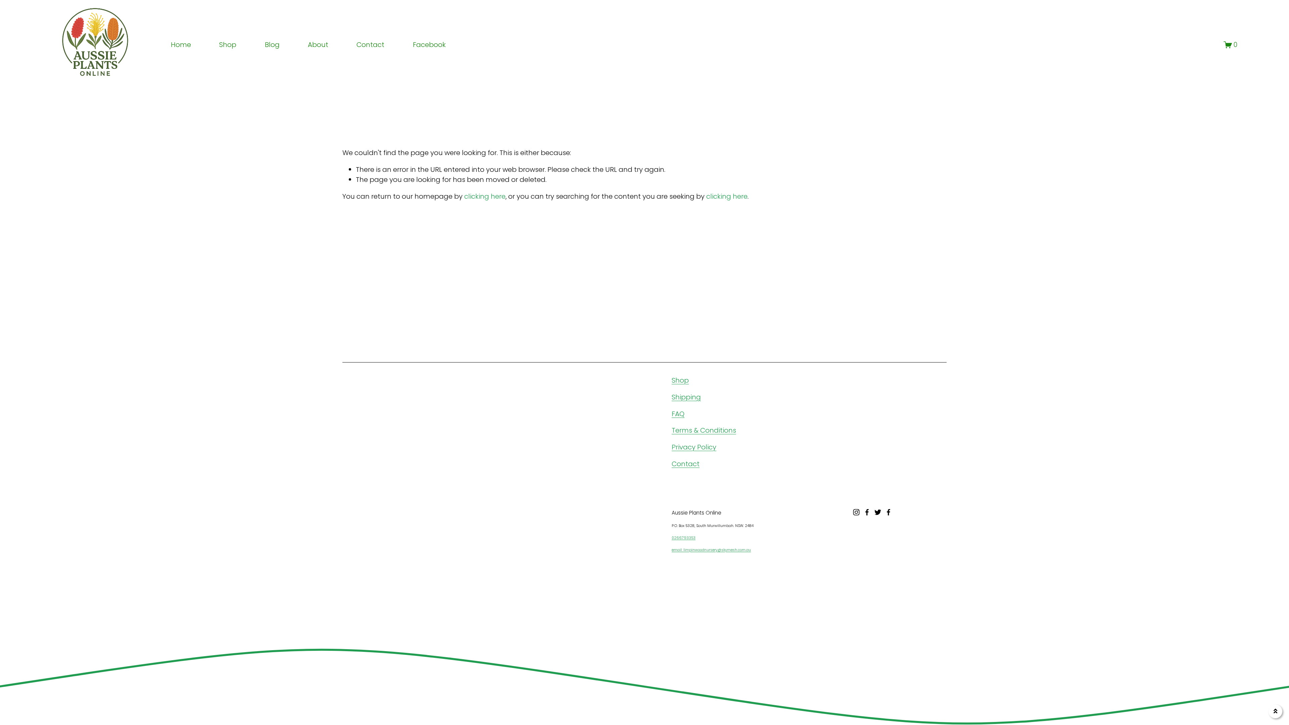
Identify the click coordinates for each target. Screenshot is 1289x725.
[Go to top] (1275, 711)
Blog (272, 44)
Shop (680, 380)
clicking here (485, 196)
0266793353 (684, 537)
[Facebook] (867, 512)
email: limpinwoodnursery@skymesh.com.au (711, 549)
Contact (370, 44)
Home (181, 44)
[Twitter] (877, 512)
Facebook (429, 44)
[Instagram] (856, 512)
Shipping (686, 397)
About (318, 44)
